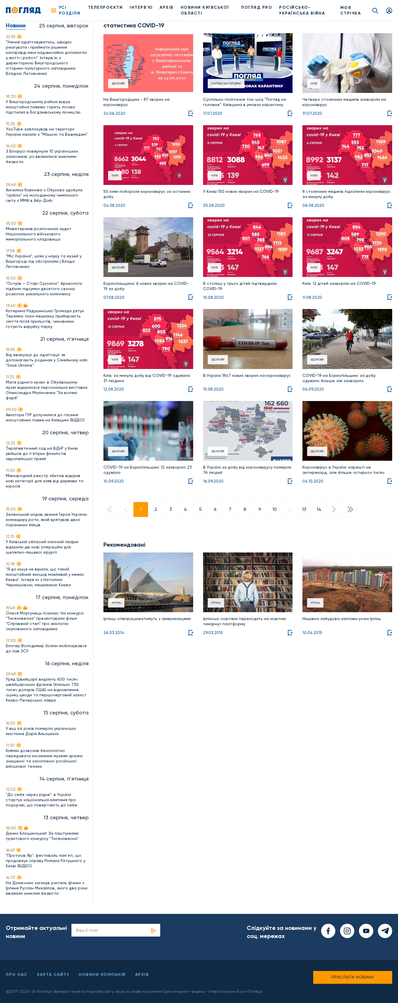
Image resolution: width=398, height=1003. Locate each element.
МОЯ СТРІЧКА (350, 10)
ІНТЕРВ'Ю (141, 7)
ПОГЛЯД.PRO (256, 7)
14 (319, 509)
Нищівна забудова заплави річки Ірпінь (341, 618)
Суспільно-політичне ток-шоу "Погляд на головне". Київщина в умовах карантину (244, 102)
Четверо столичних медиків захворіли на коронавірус (344, 102)
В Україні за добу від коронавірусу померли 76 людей (247, 470)
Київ (314, 83)
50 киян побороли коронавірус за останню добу (147, 194)
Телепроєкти (105, 7)
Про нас (17, 974)
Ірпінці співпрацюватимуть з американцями (147, 618)
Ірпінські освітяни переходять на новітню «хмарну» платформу (244, 621)
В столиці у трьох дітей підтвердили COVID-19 (240, 286)
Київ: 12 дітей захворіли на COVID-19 (339, 283)
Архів (167, 7)
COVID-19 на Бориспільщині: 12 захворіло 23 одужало (147, 470)
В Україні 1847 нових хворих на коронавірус (247, 375)
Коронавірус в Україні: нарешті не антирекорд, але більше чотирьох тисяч (343, 470)
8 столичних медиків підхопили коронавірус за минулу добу (346, 194)
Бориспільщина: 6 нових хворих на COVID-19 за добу (146, 286)
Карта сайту (53, 974)
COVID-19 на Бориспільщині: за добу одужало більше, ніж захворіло (339, 378)
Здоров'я (118, 83)
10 (274, 509)
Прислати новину (352, 977)
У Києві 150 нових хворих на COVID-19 (241, 191)
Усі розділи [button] (70, 10)
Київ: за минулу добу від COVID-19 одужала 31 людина (146, 378)
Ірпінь (116, 602)
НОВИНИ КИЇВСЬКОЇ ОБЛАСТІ (205, 10)
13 (304, 509)
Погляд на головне (226, 83)
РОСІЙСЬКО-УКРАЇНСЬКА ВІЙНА (302, 10)
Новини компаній (102, 974)
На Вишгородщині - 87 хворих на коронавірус (136, 102)
